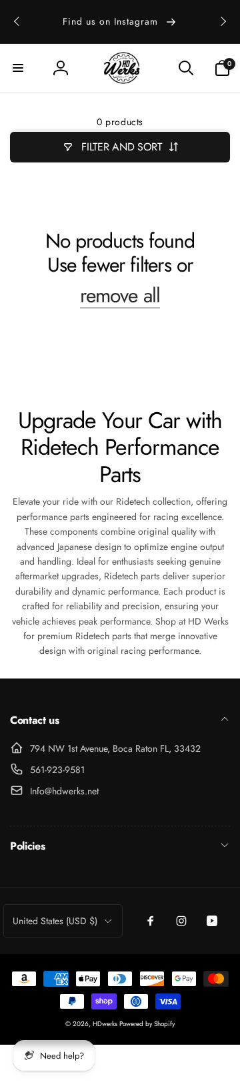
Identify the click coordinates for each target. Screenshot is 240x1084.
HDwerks (106, 1024)
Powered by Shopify (147, 1024)
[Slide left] (17, 21)
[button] (18, 68)
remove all (120, 296)
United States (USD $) (55, 921)
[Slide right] (223, 21)
